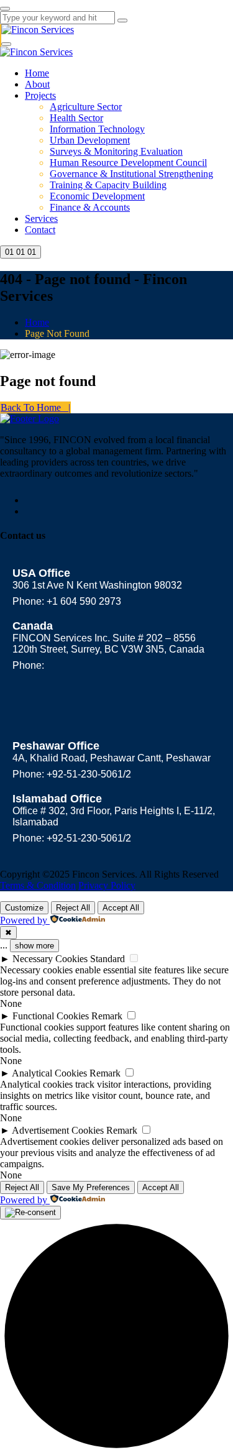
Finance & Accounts (90, 207)
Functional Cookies (50, 1016)
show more (34, 945)
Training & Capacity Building (108, 185)
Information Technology (97, 129)
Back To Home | (35, 407)
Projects (40, 95)
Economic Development (97, 196)
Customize (24, 907)
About (37, 84)
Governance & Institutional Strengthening (131, 173)
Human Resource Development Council (128, 162)
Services (41, 218)
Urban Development (90, 140)
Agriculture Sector (86, 106)
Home (37, 73)
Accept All (121, 907)
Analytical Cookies (49, 1073)
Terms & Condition (38, 885)
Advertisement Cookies (58, 1130)
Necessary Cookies (50, 958)
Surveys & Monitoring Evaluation (116, 151)
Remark (106, 1016)
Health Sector (76, 117)
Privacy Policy (106, 885)
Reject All (73, 907)
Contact (40, 229)
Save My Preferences (91, 1187)
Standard (107, 958)
